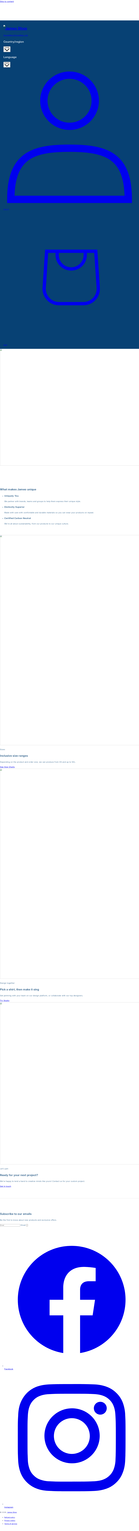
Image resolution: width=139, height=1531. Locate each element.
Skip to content (7, 1)
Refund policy (9, 1517)
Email (23, 1225)
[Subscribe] (27, 1225)
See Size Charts (7, 767)
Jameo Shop (12, 1512)
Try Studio (4, 1000)
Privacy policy (9, 1520)
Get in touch (5, 1186)
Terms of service (10, 1524)
